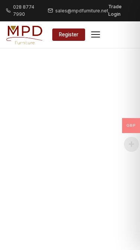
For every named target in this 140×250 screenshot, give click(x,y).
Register (68, 34)
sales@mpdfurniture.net (81, 10)
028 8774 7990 (23, 10)
